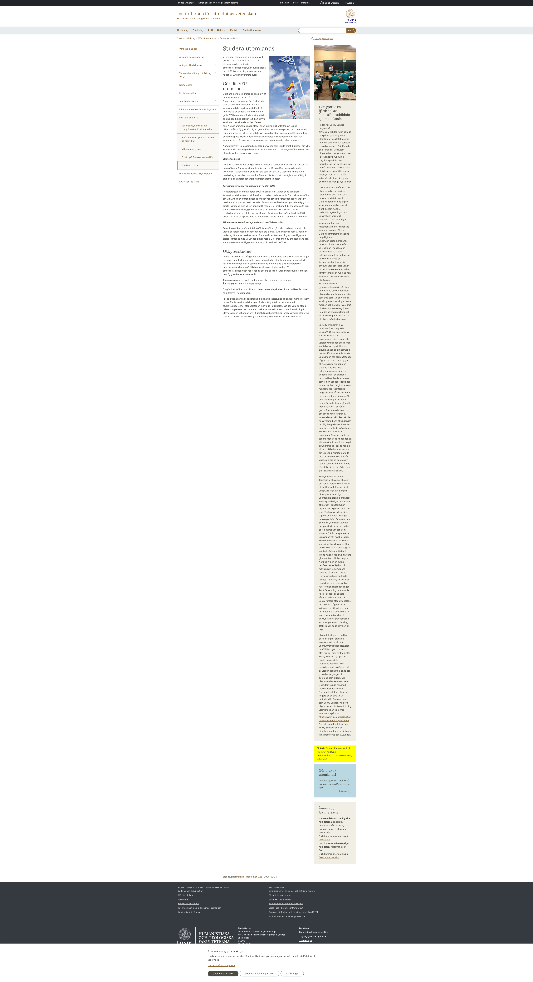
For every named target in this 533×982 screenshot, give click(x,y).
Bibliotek (284, 2)
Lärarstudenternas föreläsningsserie (197, 109)
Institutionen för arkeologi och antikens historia (292, 891)
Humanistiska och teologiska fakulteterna (218, 2)
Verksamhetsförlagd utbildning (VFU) (195, 75)
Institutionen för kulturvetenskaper (286, 903)
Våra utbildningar (188, 48)
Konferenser (185, 85)
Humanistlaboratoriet (188, 903)
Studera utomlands (192, 165)
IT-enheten (183, 899)
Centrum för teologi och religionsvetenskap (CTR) (293, 912)
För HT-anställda (301, 2)
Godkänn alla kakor (223, 973)
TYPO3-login (305, 940)
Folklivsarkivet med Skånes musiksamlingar (199, 908)
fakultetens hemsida (329, 857)
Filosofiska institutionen (280, 895)
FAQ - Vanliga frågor (189, 181)
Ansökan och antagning (191, 57)
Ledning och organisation (190, 891)
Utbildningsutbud (188, 93)
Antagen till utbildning (190, 65)
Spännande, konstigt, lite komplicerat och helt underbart (197, 127)
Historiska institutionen (280, 899)
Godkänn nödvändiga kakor (259, 973)
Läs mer (344, 791)
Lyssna (350, 3)
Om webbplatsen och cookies (313, 932)
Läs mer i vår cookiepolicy (221, 965)
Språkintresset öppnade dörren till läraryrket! (198, 139)
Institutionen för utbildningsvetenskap (216, 13)
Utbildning (190, 38)
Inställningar (292, 973)
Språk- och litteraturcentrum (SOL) (286, 908)
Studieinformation (188, 101)
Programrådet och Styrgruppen (195, 173)
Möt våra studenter (207, 38)
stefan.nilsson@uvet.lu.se (249, 876)
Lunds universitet (186, 2)
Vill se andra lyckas (191, 149)
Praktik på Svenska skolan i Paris (198, 157)
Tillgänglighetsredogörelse (312, 936)
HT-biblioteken (185, 895)
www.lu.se (228, 171)
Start (179, 38)
